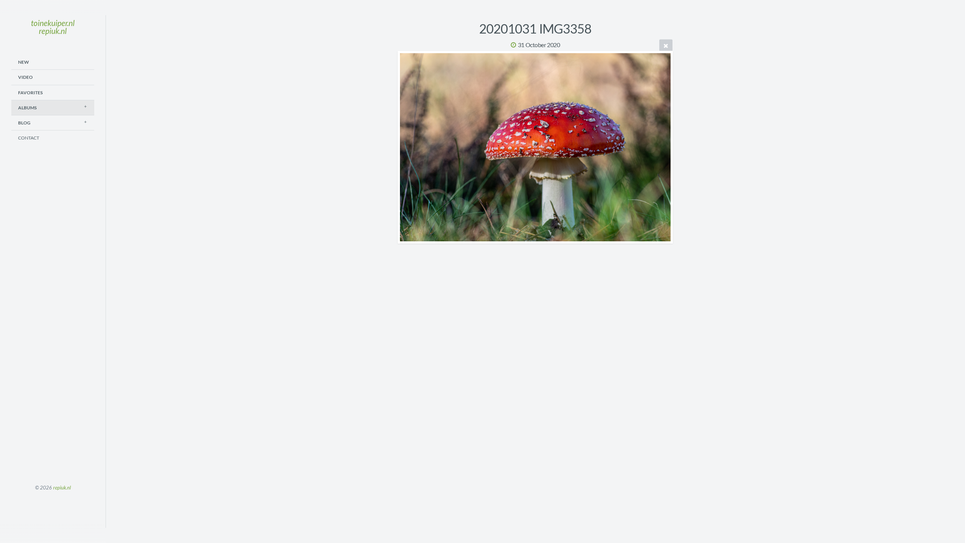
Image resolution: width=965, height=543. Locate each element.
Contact (28, 138)
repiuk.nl (62, 488)
